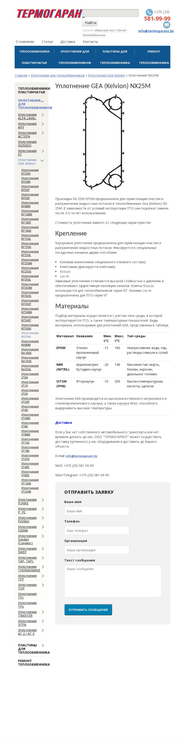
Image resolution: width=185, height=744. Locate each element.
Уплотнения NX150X (30, 359)
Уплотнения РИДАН (27, 519)
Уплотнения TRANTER (27, 613)
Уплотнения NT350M (30, 285)
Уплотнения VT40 (30, 408)
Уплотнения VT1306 (30, 481)
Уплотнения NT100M (30, 212)
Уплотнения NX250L (30, 367)
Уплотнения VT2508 (30, 489)
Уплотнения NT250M (30, 261)
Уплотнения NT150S (30, 245)
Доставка (67, 41)
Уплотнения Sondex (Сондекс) (27, 539)
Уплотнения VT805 (30, 473)
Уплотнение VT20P (30, 400)
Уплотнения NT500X (30, 326)
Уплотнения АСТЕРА (27, 134)
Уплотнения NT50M (30, 179)
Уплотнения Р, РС (27, 510)
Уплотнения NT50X (30, 196)
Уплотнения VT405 (30, 465)
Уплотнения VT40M (30, 416)
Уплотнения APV (27, 125)
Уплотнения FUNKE (27, 501)
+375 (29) (157, 16)
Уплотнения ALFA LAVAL (27, 116)
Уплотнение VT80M (30, 432)
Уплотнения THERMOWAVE (29, 568)
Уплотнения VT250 (30, 457)
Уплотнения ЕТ (27, 152)
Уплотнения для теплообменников (74, 57)
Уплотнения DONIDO (27, 143)
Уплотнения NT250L (30, 253)
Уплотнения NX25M (30, 334)
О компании (25, 41)
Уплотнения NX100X (30, 351)
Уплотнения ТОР (27, 586)
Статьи (47, 41)
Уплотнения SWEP (27, 550)
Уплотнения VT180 (30, 449)
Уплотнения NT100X (30, 228)
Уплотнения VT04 (30, 375)
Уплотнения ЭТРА (27, 622)
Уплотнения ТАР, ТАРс (27, 559)
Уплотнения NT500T (30, 318)
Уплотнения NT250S (30, 269)
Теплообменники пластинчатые (34, 57)
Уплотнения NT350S (30, 294)
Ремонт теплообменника (154, 57)
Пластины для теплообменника (115, 57)
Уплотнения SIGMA (27, 528)
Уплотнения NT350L (30, 277)
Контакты (90, 41)
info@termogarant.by (81, 456)
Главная (21, 75)
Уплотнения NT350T (30, 302)
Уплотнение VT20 (30, 391)
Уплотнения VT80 (30, 424)
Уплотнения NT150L (30, 237)
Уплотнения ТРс (27, 595)
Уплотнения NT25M (30, 171)
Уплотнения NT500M (30, 310)
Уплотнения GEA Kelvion (106, 75)
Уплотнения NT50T (30, 188)
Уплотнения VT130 (30, 440)
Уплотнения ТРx (27, 604)
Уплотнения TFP (27, 577)
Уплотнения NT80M (30, 204)
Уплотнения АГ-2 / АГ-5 (27, 632)
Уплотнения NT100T (30, 220)
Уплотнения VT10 (30, 383)
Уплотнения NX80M (30, 343)
